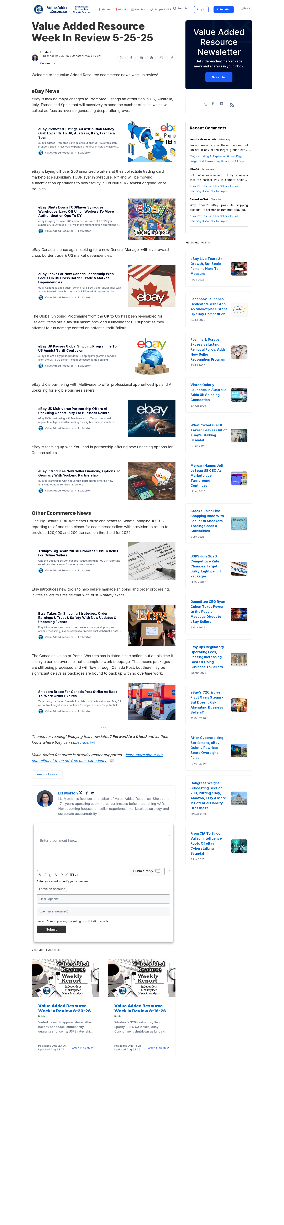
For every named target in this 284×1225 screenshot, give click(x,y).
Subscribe (224, 9)
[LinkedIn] (92, 793)
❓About (120, 9)
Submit (51, 929)
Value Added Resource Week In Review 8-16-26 (140, 1008)
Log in (201, 9)
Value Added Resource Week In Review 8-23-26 (64, 1008)
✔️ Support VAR (160, 9)
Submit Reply (143, 871)
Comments (47, 63)
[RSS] (232, 105)
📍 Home (104, 9)
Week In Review (47, 774)
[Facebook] (87, 793)
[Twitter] (81, 793)
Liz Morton (47, 52)
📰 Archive (138, 9)
